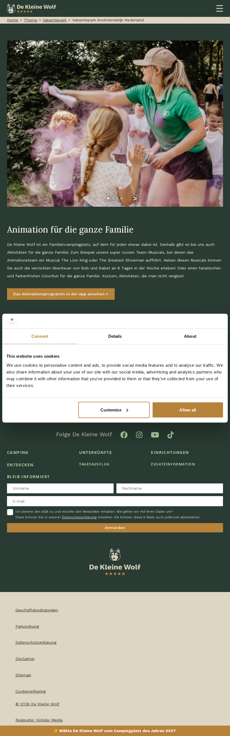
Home (12, 20)
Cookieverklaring (30, 691)
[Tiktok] (170, 434)
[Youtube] (155, 434)
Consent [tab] (39, 336)
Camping (18, 452)
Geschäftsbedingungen (36, 610)
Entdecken (20, 464)
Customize (110, 409)
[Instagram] (139, 434)
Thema (30, 20)
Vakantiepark (54, 20)
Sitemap (23, 675)
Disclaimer (25, 658)
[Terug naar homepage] (31, 8)
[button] (94, 198)
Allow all (187, 409)
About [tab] (190, 336)
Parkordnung (27, 626)
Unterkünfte (95, 452)
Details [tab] (115, 336)
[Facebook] (124, 434)
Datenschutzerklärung (79, 517)
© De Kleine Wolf (37, 704)
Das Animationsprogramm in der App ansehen (59, 294)
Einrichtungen (170, 452)
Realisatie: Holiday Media (39, 720)
